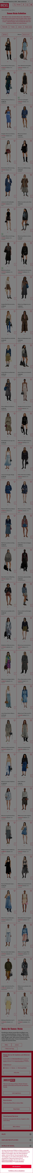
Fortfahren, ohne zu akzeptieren (16, 1170)
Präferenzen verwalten (7, 1160)
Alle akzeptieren (16, 1166)
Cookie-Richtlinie (19, 1161)
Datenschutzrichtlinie (7, 1161)
